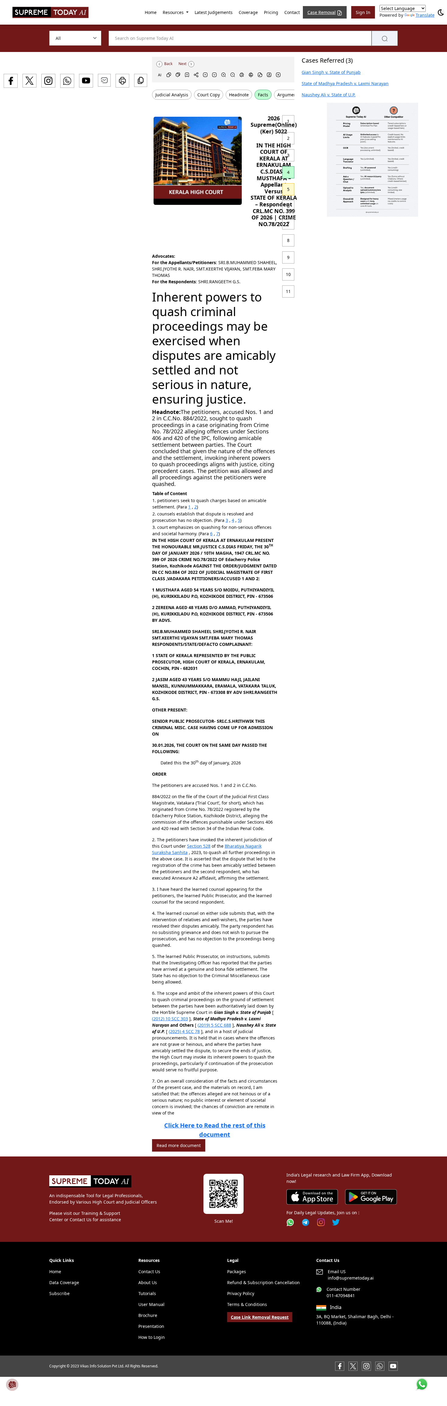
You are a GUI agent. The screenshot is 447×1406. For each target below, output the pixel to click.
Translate (425, 15)
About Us (147, 1282)
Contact (292, 12)
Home (151, 12)
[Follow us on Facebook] (339, 1365)
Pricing (271, 12)
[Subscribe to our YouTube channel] (393, 1365)
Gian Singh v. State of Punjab (331, 72)
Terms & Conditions (247, 1304)
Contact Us (149, 1271)
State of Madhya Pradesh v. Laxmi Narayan (345, 83)
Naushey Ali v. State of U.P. (328, 95)
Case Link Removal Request (260, 1317)
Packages (236, 1271)
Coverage (248, 12)
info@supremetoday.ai (351, 1278)
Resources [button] (174, 12)
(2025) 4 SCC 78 (184, 1031)
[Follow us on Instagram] (321, 1222)
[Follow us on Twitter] (336, 1222)
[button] (372, 160)
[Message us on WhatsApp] (379, 1365)
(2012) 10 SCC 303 (170, 1019)
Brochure (147, 1315)
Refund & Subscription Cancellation (263, 1282)
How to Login (151, 1337)
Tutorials (147, 1293)
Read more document (179, 1145)
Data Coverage (64, 1282)
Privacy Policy (240, 1293)
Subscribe (59, 1293)
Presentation (151, 1326)
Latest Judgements (214, 12)
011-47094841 (341, 1295)
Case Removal (321, 12)
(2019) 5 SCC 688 (214, 1025)
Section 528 (198, 846)
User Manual (151, 1304)
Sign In (363, 12)
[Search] (385, 38)
